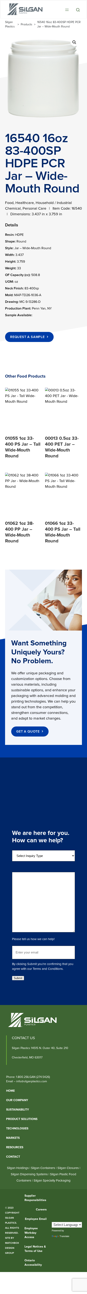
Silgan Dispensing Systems (30, 1174)
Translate (64, 1236)
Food (9, 203)
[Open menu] (66, 9)
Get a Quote (28, 731)
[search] (78, 10)
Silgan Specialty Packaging (52, 1180)
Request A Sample (27, 337)
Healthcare (24, 203)
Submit (18, 978)
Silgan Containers (43, 1167)
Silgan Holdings (18, 1167)
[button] (74, 42)
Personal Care (34, 208)
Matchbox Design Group (12, 1248)
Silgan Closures (68, 1167)
